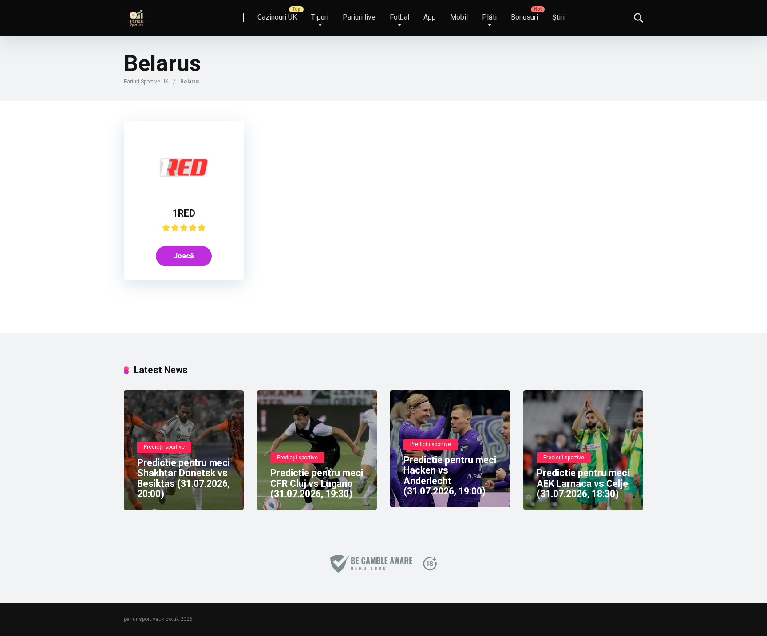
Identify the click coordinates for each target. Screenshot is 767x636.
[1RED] (183, 192)
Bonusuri (524, 17)
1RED (184, 213)
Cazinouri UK (277, 17)
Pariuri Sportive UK (146, 82)
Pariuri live (359, 17)
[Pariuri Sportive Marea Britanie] (137, 14)
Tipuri (319, 17)
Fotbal (399, 17)
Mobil (459, 17)
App (429, 17)
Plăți (489, 17)
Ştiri (558, 17)
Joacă (184, 256)
